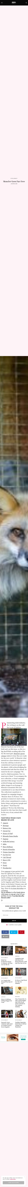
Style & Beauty (14, 178)
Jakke (4, 844)
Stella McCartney (9, 841)
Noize (5, 863)
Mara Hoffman (8, 847)
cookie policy (13, 1179)
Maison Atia (7, 828)
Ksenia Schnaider (9, 849)
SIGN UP (14, 920)
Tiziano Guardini (8, 852)
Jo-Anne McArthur (17, 888)
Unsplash (4, 890)
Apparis (5, 823)
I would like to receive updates (15, 924)
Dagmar (5, 839)
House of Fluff (8, 833)
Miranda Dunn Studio (10, 836)
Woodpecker (7, 868)
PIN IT (14, 737)
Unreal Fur (6, 831)
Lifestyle (17, 956)
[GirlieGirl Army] (14, 3)
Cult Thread (7, 857)
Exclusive (17, 996)
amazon (7, 871)
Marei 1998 (6, 860)
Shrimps (6, 826)
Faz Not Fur (7, 855)
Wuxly (5, 865)
